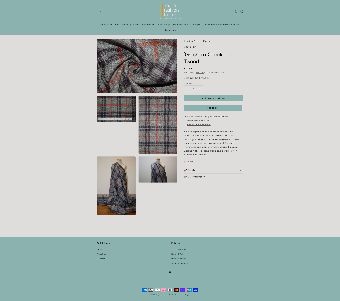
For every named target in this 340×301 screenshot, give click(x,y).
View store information (199, 124)
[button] (100, 11)
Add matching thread (213, 98)
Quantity (188, 83)
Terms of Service (179, 263)
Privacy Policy (178, 259)
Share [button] (190, 161)
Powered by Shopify (182, 295)
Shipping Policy (179, 249)
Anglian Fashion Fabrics (165, 295)
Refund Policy (178, 254)
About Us (101, 254)
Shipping (200, 72)
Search (100, 249)
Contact (101, 259)
